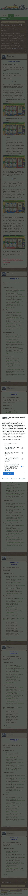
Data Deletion (5, 478)
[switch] (22, 448)
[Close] (25, 417)
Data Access (14, 478)
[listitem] (14, 444)
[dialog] (14, 448)
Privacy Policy (22, 478)
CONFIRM (8, 473)
